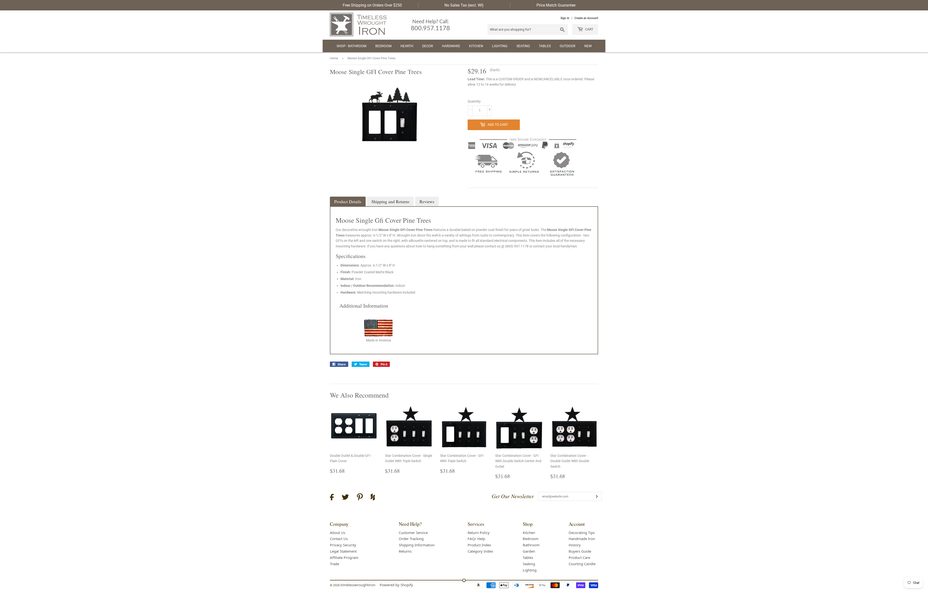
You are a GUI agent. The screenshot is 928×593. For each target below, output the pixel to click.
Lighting (500, 46)
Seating (523, 46)
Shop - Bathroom (351, 46)
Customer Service (413, 532)
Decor (427, 46)
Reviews (427, 201)
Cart (588, 29)
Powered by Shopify (396, 584)
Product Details (347, 201)
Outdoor (567, 46)
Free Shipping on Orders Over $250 (372, 5)
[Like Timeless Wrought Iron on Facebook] (331, 497)
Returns (405, 551)
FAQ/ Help (476, 538)
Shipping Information (417, 544)
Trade (334, 563)
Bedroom (383, 46)
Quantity (474, 101)
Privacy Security (343, 544)
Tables (545, 46)
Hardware (451, 46)
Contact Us (339, 538)
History (575, 544)
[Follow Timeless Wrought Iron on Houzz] (372, 498)
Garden (529, 551)
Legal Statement (343, 551)
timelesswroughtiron (358, 584)
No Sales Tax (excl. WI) (464, 5)
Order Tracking (411, 538)
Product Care (579, 557)
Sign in (564, 18)
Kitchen (476, 46)
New (588, 46)
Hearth (406, 46)
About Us (337, 532)
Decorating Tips (582, 532)
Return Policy (479, 532)
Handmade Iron (582, 538)
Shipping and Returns (390, 201)
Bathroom (531, 544)
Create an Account (586, 18)
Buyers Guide (580, 551)
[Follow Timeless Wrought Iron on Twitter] (345, 497)
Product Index (479, 544)
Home (334, 58)
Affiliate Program (344, 557)
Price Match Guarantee (555, 5)
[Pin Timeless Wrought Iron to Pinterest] (359, 498)
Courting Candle (582, 563)
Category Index (480, 551)
